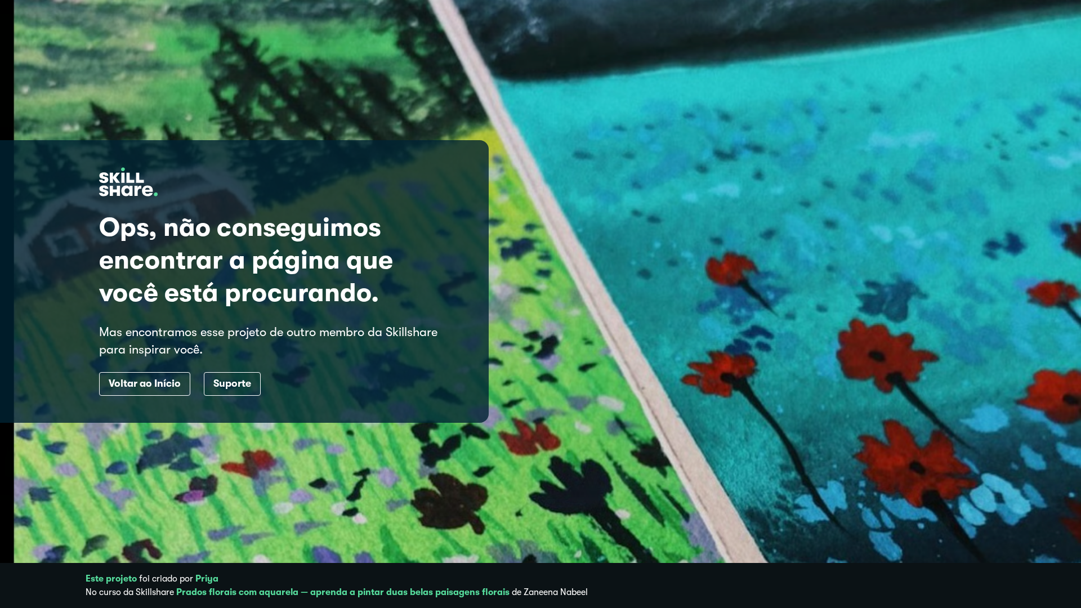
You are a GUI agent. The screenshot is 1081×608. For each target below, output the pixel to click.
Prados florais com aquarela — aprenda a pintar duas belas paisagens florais (343, 592)
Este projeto (111, 579)
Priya (206, 579)
